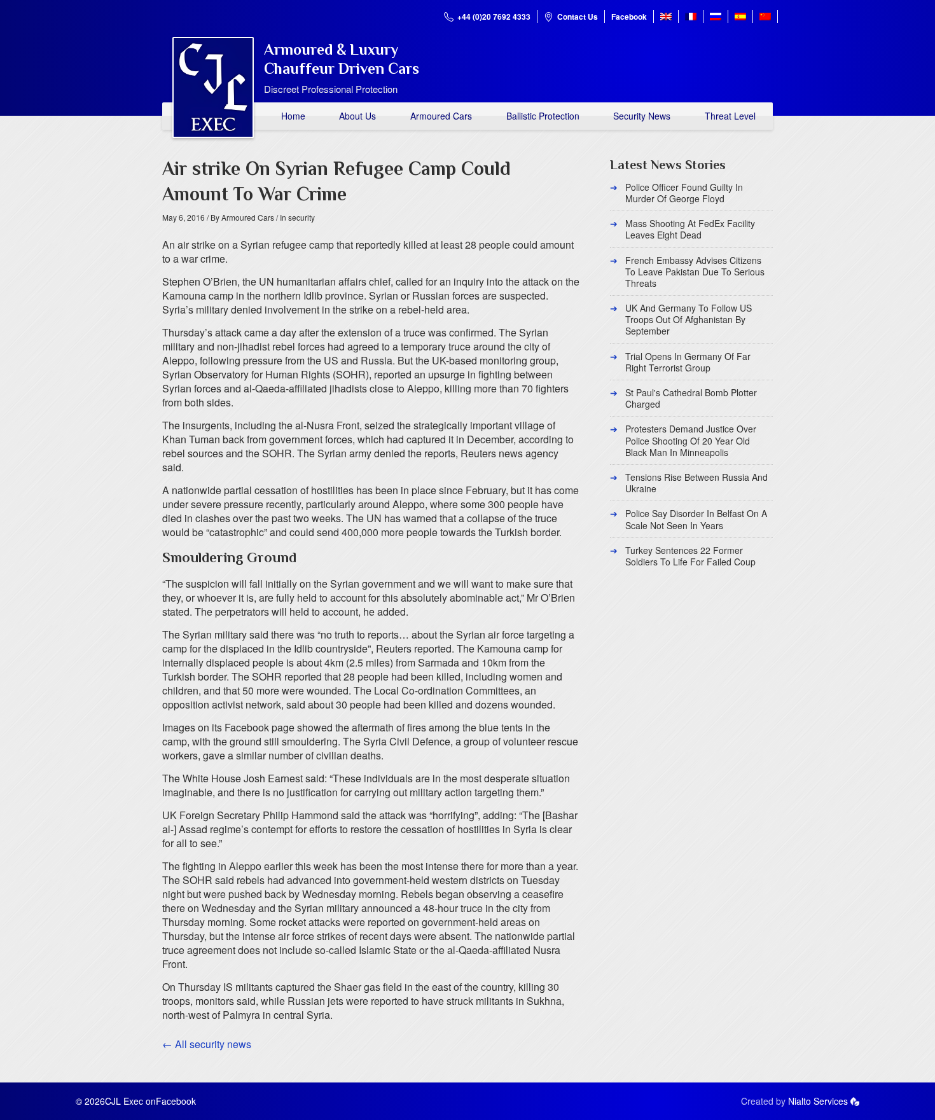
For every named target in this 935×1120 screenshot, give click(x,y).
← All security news (206, 1044)
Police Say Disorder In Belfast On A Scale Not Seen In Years (696, 519)
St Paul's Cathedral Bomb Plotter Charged (691, 398)
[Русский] (715, 16)
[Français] (690, 16)
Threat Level (730, 115)
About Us (357, 115)
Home (293, 115)
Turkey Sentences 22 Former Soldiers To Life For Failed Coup (690, 556)
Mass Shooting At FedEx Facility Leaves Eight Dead (690, 229)
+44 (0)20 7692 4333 (493, 16)
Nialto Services (818, 1101)
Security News (641, 115)
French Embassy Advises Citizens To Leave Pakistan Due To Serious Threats (695, 271)
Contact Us (577, 16)
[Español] (740, 16)
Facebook (629, 16)
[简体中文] (765, 16)
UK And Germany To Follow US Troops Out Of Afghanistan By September (688, 319)
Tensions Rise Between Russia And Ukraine (696, 483)
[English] (666, 16)
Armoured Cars (441, 115)
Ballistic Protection (542, 115)
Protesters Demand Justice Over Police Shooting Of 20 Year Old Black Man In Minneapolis (690, 440)
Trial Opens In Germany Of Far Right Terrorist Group (688, 362)
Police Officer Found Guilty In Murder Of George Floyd (684, 193)
